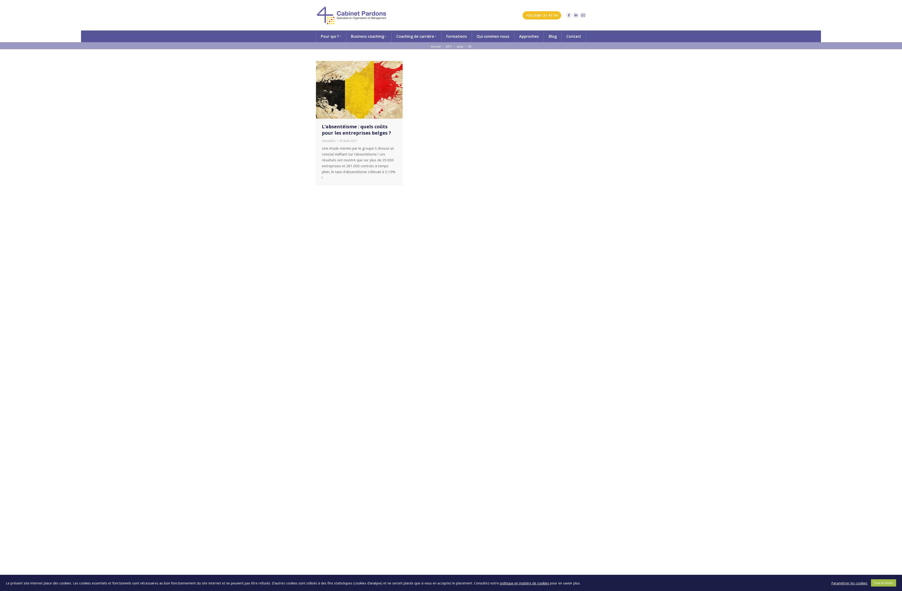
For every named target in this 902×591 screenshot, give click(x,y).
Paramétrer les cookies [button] (849, 583)
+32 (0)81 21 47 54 (542, 15)
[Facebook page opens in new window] (569, 15)
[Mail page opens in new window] (583, 15)
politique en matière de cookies (524, 583)
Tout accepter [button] (883, 583)
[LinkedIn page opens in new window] (576, 15)
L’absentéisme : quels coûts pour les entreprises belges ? (356, 129)
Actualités (329, 141)
